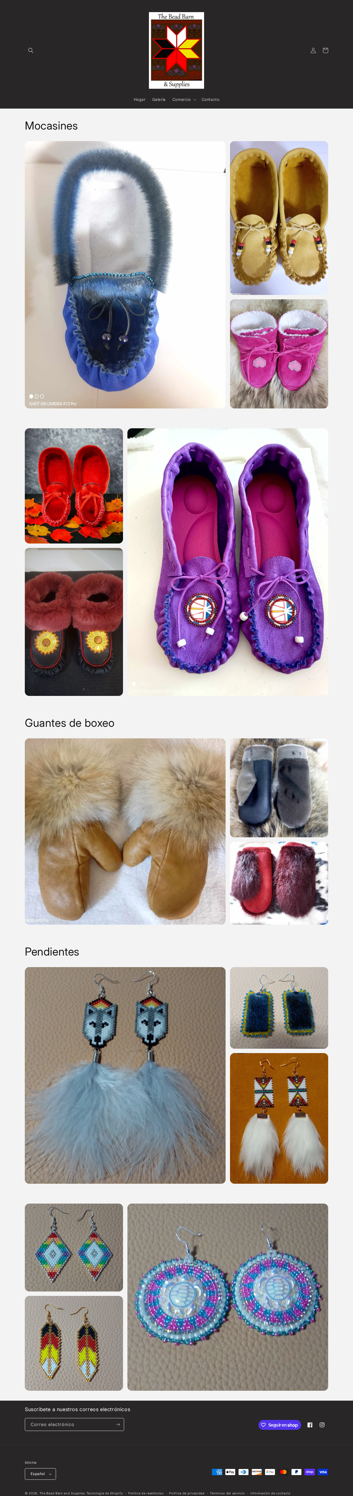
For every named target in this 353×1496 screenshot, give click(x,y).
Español (38, 1473)
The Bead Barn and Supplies (62, 1493)
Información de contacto (270, 1493)
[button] (31, 50)
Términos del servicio (227, 1493)
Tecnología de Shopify (104, 1493)
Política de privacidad (186, 1493)
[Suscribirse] (118, 1424)
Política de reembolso (146, 1493)
